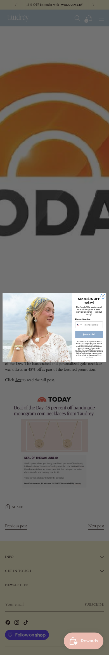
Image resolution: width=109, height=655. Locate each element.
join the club (89, 334)
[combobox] (78, 325)
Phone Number (83, 319)
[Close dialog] (103, 296)
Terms (91, 357)
